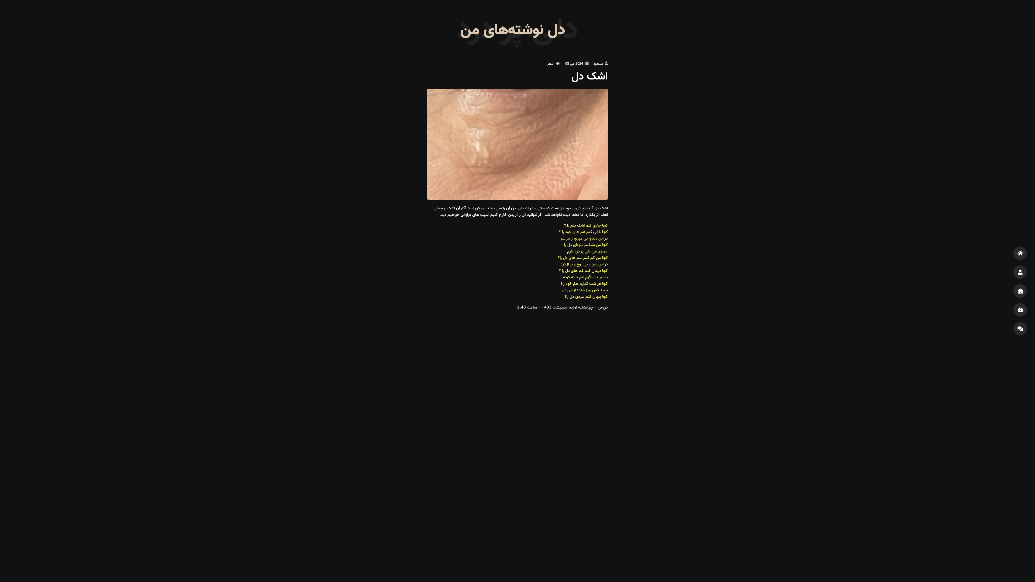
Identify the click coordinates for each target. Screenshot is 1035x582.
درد (563, 264)
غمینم (603, 251)
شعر (550, 64)
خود (568, 232)
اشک (581, 226)
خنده (581, 290)
